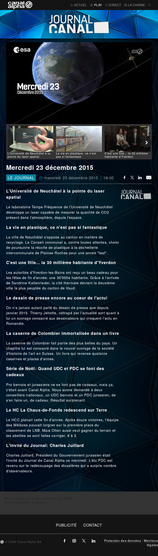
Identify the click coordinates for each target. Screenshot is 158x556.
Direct (115, 5)
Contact (92, 525)
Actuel (80, 5)
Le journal (21, 177)
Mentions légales (151, 542)
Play (98, 5)
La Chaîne (136, 5)
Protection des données (122, 540)
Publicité (66, 525)
